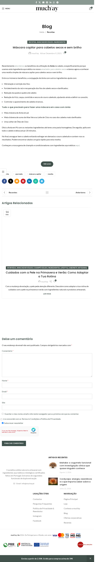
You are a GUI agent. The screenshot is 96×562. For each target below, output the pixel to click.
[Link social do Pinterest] (47, 2)
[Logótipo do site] (47, 8)
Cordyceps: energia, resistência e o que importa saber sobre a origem (76, 482)
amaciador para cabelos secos (53, 69)
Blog (66, 513)
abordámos (19, 66)
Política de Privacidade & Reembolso (43, 509)
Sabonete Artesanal (78, 268)
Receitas (51, 32)
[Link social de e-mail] (43, 2)
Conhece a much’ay (72, 508)
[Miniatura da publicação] (53, 467)
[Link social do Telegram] (57, 2)
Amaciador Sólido (45, 42)
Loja (65, 504)
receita (50, 174)
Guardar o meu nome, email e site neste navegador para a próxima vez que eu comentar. (41, 414)
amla (7, 174)
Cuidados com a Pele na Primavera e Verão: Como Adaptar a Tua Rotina (47, 274)
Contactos (37, 499)
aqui (78, 145)
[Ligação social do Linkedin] (50, 2)
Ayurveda (11, 268)
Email (5, 391)
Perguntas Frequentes (42, 504)
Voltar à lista (47, 192)
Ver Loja (47, 164)
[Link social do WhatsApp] (54, 2)
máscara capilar (35, 174)
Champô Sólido (41, 268)
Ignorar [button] (90, 558)
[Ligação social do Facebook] (36, 2)
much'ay (35, 53)
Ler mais (47, 294)
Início (42, 32)
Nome (5, 380)
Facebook (37, 521)
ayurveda (18, 174)
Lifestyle (64, 268)
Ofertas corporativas (73, 518)
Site (3, 402)
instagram (37, 516)
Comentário (7, 351)
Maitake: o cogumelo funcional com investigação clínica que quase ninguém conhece (75, 465)
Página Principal (71, 499)
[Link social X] (40, 2)
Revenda (67, 522)
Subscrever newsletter (13, 423)
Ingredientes (60, 42)
